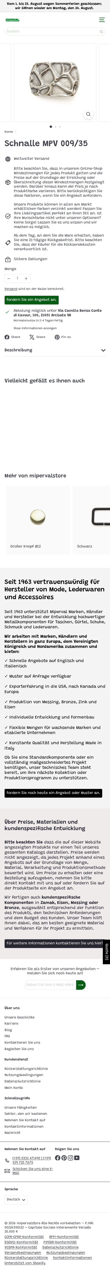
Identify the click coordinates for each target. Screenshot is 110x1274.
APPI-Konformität (64, 1237)
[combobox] (55, 32)
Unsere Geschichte (19, 1017)
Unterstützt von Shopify (25, 1263)
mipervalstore (47, 476)
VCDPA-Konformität (21, 1247)
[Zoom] (88, 114)
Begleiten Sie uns (19, 1049)
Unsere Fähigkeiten (21, 1107)
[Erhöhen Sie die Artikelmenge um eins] (26, 278)
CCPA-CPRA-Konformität (24, 1237)
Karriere (11, 1023)
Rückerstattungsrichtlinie (26, 1069)
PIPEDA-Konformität (60, 1242)
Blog (8, 1030)
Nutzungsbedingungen (24, 1075)
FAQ (7, 1036)
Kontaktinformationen (24, 1126)
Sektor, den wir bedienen (26, 1114)
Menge (10, 269)
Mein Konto (14, 1088)
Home (9, 132)
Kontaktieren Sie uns (22, 1042)
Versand (11, 289)
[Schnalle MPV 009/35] (38, 425)
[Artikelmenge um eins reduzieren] (9, 278)
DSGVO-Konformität (21, 1242)
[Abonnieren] (81, 985)
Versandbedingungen (23, 1252)
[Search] (101, 32)
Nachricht (12, 1133)
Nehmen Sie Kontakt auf (25, 1120)
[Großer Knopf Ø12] (38, 520)
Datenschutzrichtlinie (23, 1081)
